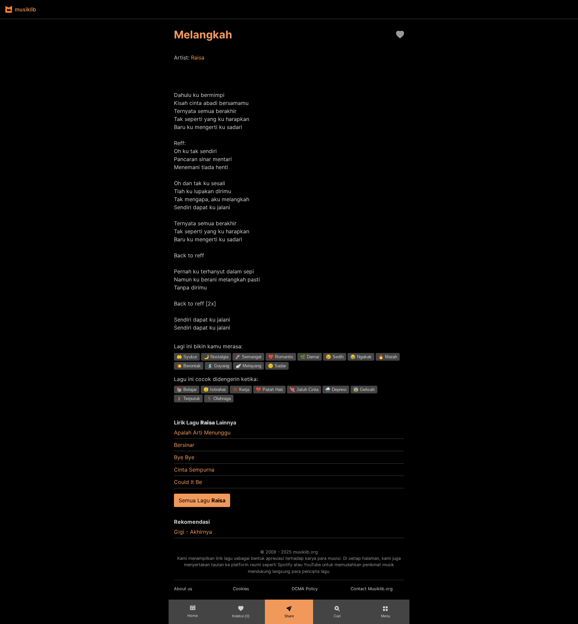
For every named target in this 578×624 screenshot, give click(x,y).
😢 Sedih (335, 356)
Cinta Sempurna (194, 469)
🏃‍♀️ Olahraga (219, 398)
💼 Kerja (240, 389)
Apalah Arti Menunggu (202, 432)
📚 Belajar (187, 389)
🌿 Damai (309, 356)
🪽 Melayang (248, 365)
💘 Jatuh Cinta (304, 389)
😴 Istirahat (214, 389)
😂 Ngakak (361, 356)
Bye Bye (184, 457)
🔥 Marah (387, 356)
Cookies (241, 588)
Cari (337, 616)
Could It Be (188, 482)
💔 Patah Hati (269, 389)
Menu (385, 616)
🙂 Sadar (277, 365)
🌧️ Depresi (336, 389)
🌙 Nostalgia (216, 356)
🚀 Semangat (248, 356)
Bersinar (184, 445)
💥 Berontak (189, 365)
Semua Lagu (202, 500)
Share (289, 616)
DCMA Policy (305, 588)
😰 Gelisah (364, 389)
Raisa (197, 57)
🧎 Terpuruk (188, 398)
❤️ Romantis (280, 356)
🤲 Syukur (187, 356)
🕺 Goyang (218, 365)
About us (183, 588)
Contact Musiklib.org (372, 588)
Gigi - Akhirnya (193, 531)
